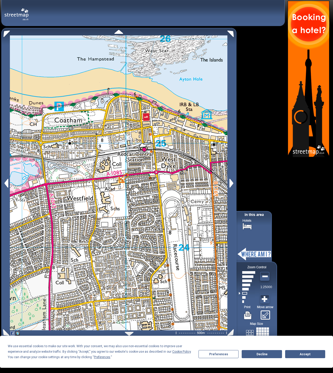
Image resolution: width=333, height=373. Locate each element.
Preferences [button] (102, 357)
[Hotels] (247, 225)
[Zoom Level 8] (247, 272)
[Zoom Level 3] (247, 293)
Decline (262, 354)
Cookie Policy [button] (181, 351)
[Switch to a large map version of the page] (257, 332)
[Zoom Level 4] (247, 289)
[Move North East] (231, 32)
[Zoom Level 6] (247, 280)
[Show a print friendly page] (247, 313)
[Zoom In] (265, 299)
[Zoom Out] (265, 276)
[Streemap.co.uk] (16, 11)
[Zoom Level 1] (247, 301)
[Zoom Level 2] (247, 297)
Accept (305, 354)
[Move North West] (5, 32)
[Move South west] (5, 332)
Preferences (218, 354)
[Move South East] (231, 332)
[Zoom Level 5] (247, 285)
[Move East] (232, 183)
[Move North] (118, 31)
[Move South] (129, 333)
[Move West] (6, 183)
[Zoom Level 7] (247, 276)
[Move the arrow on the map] (265, 313)
